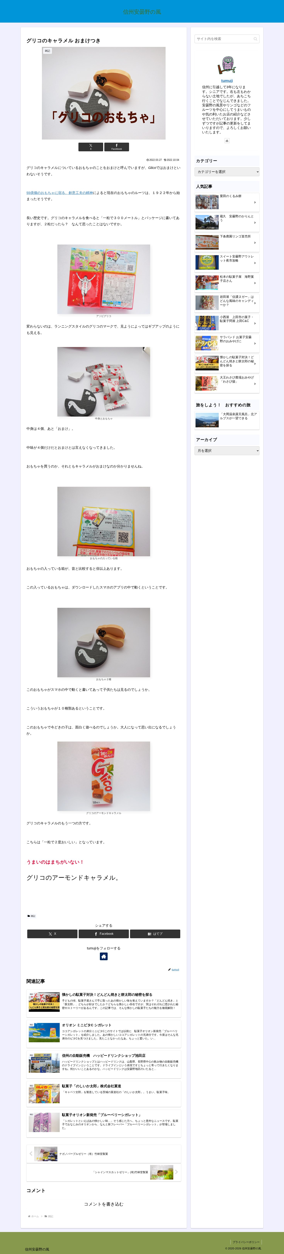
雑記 (33, 916)
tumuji (227, 81)
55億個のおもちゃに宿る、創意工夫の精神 (59, 193)
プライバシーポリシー (246, 1242)
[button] (255, 39)
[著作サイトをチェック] (104, 956)
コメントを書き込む (104, 1204)
